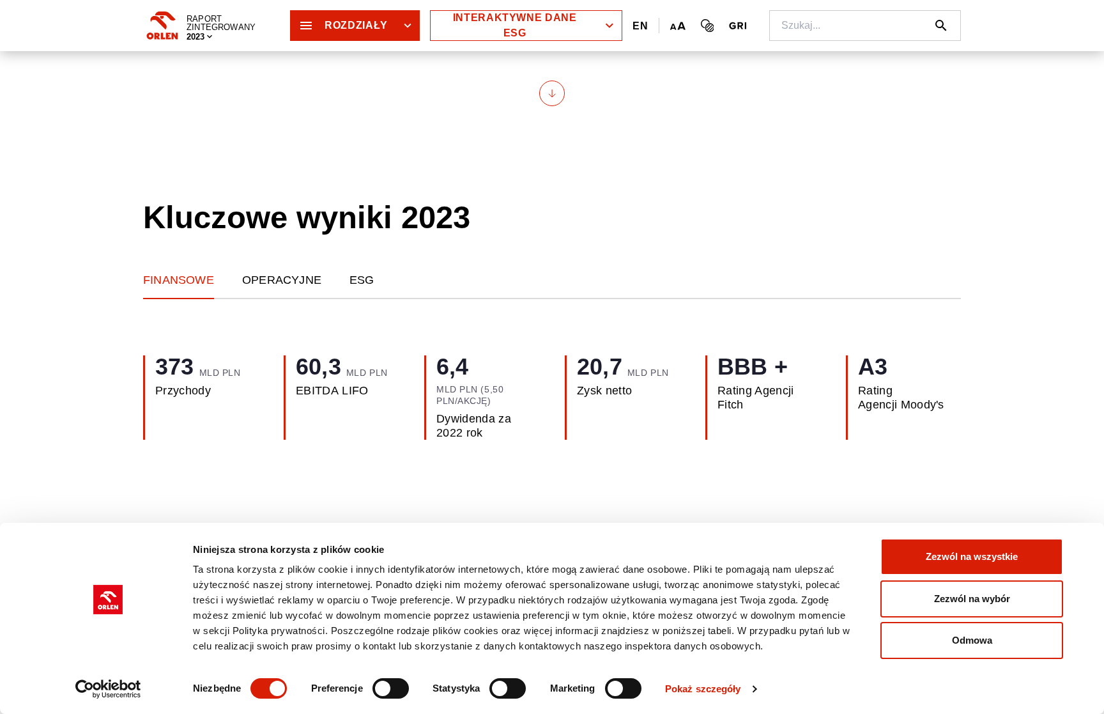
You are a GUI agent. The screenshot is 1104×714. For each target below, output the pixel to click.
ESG (361, 280)
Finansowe (178, 280)
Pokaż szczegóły (703, 688)
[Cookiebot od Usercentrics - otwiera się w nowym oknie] (108, 689)
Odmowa (972, 640)
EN (640, 25)
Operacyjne (281, 280)
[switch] (390, 688)
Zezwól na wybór (972, 598)
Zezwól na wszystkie (972, 556)
